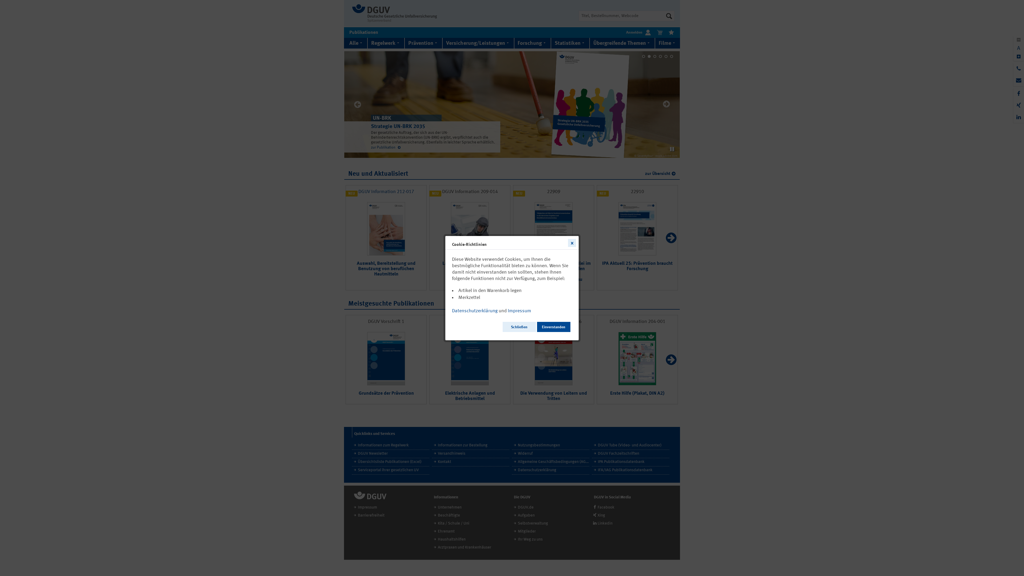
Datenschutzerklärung (475, 311)
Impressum (519, 311)
